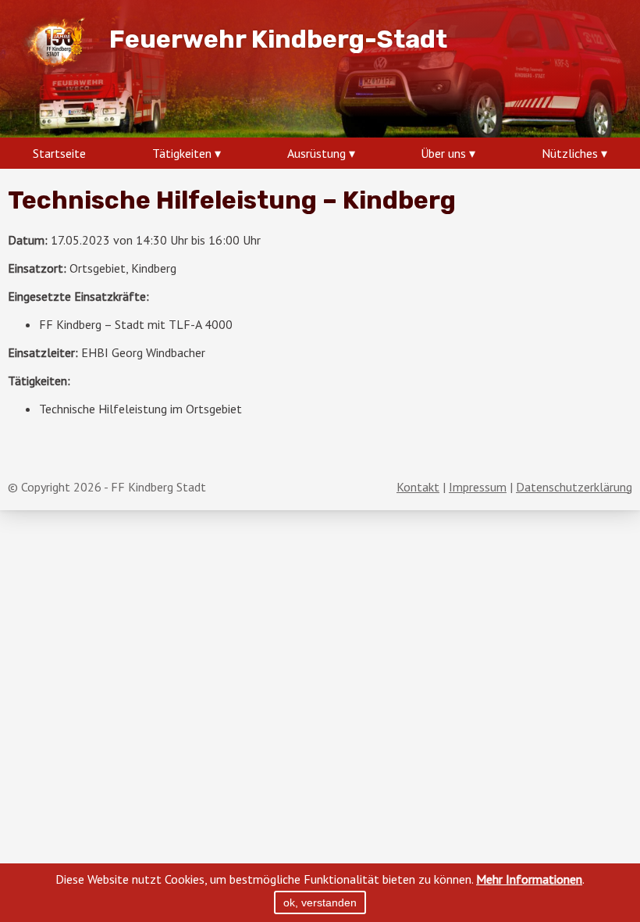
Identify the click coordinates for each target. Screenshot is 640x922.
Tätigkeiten (182, 153)
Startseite (59, 153)
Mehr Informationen (529, 879)
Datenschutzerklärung (574, 487)
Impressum (478, 487)
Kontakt (417, 487)
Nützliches (570, 153)
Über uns (443, 153)
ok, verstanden (320, 902)
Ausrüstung (316, 153)
